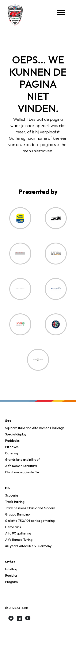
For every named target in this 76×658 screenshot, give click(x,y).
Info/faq (11, 569)
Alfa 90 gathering (18, 533)
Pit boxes (12, 447)
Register (11, 575)
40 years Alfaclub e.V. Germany (28, 546)
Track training (14, 502)
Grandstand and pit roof (22, 459)
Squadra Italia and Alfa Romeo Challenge (35, 428)
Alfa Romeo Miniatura (21, 466)
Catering (11, 453)
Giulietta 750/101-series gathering (30, 520)
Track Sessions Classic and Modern (30, 508)
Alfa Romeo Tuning (19, 539)
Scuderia (11, 495)
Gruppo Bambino (17, 514)
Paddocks (12, 440)
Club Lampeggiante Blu (22, 472)
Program (11, 582)
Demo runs (13, 527)
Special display (15, 434)
